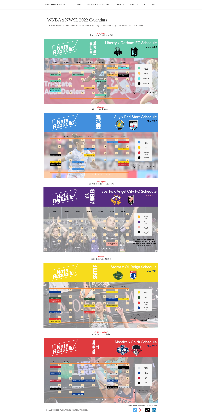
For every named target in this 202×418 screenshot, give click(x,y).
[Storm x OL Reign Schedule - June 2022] (96, 324)
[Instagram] (141, 410)
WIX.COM (85, 410)
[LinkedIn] (154, 410)
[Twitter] (135, 410)
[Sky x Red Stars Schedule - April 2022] (92, 174)
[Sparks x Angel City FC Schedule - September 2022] (106, 248)
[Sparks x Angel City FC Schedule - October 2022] (109, 248)
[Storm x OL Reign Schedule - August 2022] (102, 324)
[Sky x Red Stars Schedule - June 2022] (98, 174)
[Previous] (47, 71)
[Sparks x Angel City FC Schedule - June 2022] (98, 248)
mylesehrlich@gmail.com (146, 405)
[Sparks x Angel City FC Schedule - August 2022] (103, 248)
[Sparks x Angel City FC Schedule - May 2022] (95, 248)
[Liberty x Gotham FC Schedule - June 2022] (97, 100)
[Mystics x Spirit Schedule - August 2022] (102, 399)
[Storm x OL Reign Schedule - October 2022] (107, 324)
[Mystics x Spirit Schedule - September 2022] (105, 399)
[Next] (155, 71)
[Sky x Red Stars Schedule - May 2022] (95, 174)
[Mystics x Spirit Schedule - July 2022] (99, 399)
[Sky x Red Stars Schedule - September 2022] (106, 174)
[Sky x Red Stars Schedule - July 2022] (101, 174)
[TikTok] (147, 410)
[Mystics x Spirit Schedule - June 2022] (97, 399)
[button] (79, 4)
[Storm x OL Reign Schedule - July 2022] (99, 324)
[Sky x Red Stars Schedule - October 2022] (109, 174)
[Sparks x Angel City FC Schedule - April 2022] (92, 248)
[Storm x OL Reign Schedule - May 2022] (93, 324)
